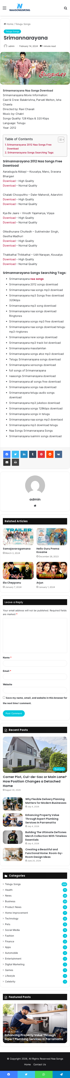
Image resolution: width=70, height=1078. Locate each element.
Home (9, 24)
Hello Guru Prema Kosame (47, 550)
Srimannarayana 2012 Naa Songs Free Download (29, 146)
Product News (13, 907)
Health (9, 889)
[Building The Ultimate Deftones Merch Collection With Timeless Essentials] (13, 837)
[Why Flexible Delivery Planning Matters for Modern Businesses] (13, 804)
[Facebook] (6, 454)
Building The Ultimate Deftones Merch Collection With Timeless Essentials (46, 836)
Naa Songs (57, 1058)
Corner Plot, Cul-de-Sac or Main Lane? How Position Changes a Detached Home (35, 781)
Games (9, 970)
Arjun (39, 582)
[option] (35, 1023)
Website (7, 684)
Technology (11, 918)
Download (9, 181)
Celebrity (10, 981)
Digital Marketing (14, 964)
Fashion (9, 935)
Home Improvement (16, 912)
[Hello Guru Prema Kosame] (51, 536)
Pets (7, 924)
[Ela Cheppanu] (18, 570)
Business (10, 901)
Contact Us (39, 1064)
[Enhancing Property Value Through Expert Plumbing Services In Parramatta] (13, 820)
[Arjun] (51, 570)
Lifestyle (10, 975)
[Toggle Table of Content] (59, 140)
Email (7, 670)
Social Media (12, 930)
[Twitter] (15, 454)
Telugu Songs (23, 24)
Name (7, 657)
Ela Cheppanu (12, 582)
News (8, 895)
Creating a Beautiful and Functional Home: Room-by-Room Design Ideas (44, 853)
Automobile (11, 952)
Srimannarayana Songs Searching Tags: (31, 152)
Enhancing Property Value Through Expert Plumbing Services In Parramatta (42, 818)
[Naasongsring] (20, 8)
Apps (8, 947)
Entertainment (13, 958)
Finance (9, 941)
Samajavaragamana (17, 548)
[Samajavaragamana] (18, 536)
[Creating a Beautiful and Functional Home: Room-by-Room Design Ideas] (13, 854)
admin (11, 46)
